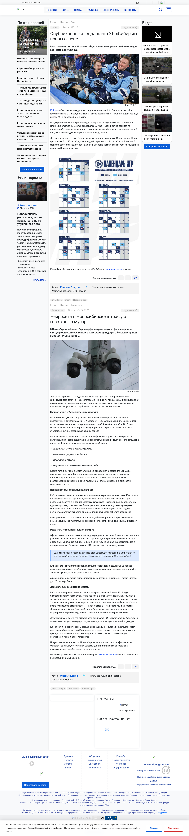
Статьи (78, 10)
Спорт (73, 22)
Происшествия (94, 760)
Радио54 (92, 10)
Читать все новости (32, 169)
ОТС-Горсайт (79, 291)
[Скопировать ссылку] (135, 277)
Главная (54, 22)
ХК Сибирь (56, 300)
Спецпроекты (111, 10)
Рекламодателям (121, 760)
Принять (154, 828)
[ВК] (121, 277)
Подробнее (173, 828)
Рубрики (68, 756)
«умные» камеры (108, 654)
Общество (94, 756)
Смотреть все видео (157, 146)
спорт (67, 300)
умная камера (58, 688)
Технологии (76, 305)
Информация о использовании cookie (154, 784)
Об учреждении (121, 767)
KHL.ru (53, 110)
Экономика (94, 763)
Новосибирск (79, 300)
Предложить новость (31, 3)
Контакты (130, 10)
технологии (73, 688)
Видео (65, 10)
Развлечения (94, 767)
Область (68, 763)
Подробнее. (162, 813)
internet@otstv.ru (127, 710)
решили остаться (113, 269)
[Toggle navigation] (169, 9)
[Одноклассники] (128, 277)
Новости (51, 10)
